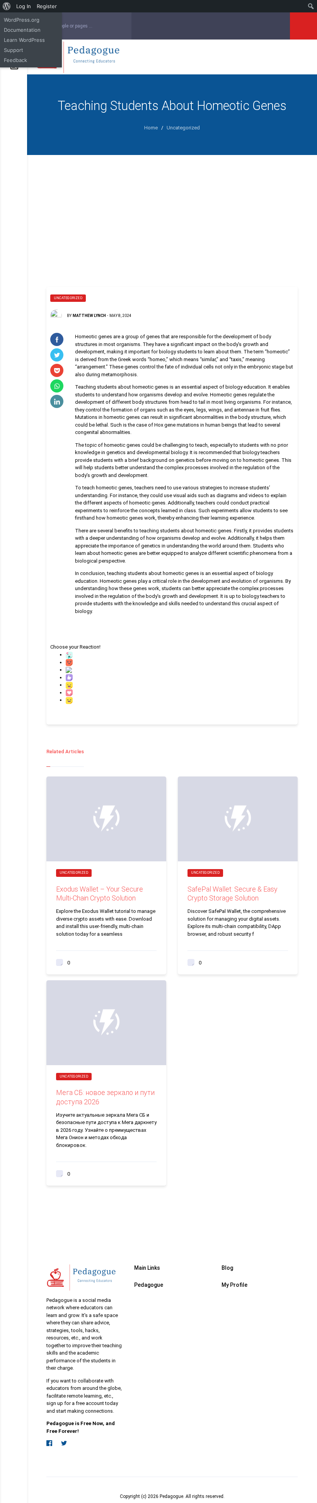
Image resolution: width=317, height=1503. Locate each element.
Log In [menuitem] (23, 6)
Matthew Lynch (89, 315)
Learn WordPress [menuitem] (24, 40)
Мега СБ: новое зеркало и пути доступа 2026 (105, 1096)
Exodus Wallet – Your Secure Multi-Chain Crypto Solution (99, 893)
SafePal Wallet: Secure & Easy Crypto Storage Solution (232, 893)
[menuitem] (7, 6)
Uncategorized (68, 298)
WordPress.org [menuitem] (21, 20)
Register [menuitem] (47, 6)
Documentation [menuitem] (22, 30)
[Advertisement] (172, 213)
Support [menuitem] (13, 50)
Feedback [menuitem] (15, 60)
